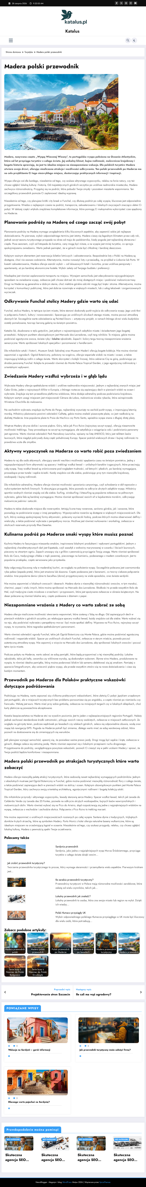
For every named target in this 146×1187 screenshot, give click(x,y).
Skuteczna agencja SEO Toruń (87, 1157)
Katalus (72, 31)
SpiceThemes (104, 1182)
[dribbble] (126, 3)
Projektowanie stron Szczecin (50, 994)
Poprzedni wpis (62, 989)
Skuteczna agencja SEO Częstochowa (124, 1157)
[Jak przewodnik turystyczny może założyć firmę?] (108, 1030)
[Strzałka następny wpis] (141, 992)
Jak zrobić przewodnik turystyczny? (26, 863)
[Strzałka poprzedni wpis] (5, 992)
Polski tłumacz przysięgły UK (70, 913)
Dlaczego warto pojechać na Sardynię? (29, 1102)
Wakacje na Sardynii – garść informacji (29, 1049)
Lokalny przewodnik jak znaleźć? (73, 896)
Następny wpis (83, 989)
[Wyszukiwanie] (128, 40)
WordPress (67, 1182)
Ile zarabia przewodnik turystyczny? (74, 880)
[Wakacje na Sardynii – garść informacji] (37, 1030)
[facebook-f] (116, 3)
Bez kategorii (13, 1139)
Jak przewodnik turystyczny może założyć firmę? (105, 1049)
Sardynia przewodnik (66, 846)
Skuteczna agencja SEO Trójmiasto (15, 1157)
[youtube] (135, 3)
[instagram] (130, 3)
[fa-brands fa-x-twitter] (121, 3)
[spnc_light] (134, 40)
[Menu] (11, 40)
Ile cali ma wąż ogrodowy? (93, 994)
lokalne (56, 339)
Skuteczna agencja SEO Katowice (51, 1157)
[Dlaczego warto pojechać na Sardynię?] (37, 1082)
